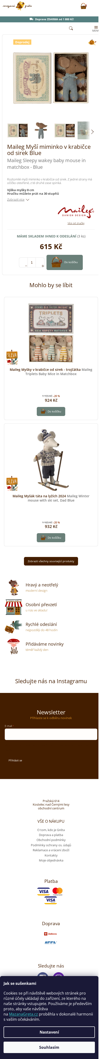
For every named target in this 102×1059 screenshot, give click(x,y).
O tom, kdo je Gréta (51, 830)
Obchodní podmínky (51, 840)
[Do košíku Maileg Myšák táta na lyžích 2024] (51, 537)
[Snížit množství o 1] (23, 262)
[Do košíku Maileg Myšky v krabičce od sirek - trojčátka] (51, 411)
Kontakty (51, 855)
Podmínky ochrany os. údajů (51, 845)
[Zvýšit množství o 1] (40, 262)
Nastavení (49, 1032)
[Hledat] (71, 28)
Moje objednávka (51, 860)
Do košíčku (71, 262)
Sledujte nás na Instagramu (51, 681)
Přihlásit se (15, 760)
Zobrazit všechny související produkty (51, 561)
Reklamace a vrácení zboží (51, 850)
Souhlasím (49, 1047)
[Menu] (96, 28)
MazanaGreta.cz (23, 1014)
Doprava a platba (51, 835)
